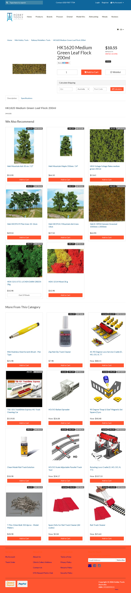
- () (120, 29)
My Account (10, 557)
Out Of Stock (24, 295)
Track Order (10, 562)
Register (105, 2)
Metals (105, 17)
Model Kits (80, 17)
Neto (116, 589)
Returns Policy (66, 567)
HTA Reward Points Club (43, 573)
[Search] (7, 2)
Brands (49, 17)
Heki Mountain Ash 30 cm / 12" (20, 166)
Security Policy (66, 573)
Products (39, 17)
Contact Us (37, 567)
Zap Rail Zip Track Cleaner (59, 352)
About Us (37, 557)
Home (29, 17)
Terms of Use (66, 557)
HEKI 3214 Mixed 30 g (58, 281)
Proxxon (59, 17)
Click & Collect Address (42, 562)
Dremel (70, 17)
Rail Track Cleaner (97, 525)
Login (97, 2)
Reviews (114, 17)
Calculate (118, 89)
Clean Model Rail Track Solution (20, 467)
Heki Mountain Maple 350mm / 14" (63, 166)
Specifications (26, 98)
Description (12, 98)
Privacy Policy (66, 562)
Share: (60, 63)
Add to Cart (92, 72)
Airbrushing (93, 17)
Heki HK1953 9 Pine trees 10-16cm (22, 224)
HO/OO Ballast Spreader (59, 409)
